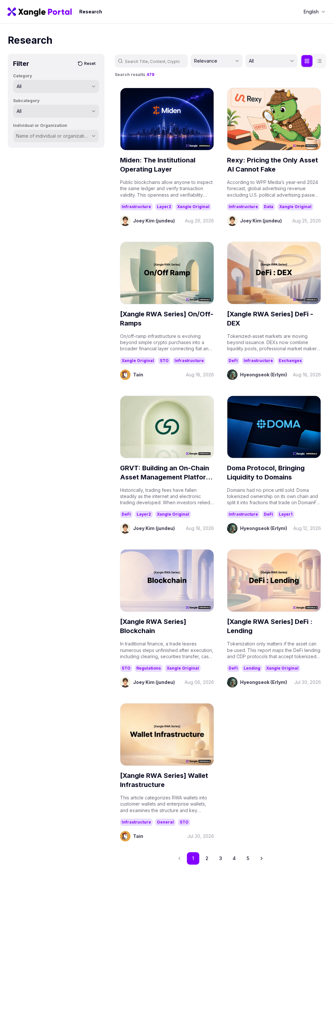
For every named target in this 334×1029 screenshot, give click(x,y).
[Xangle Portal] (39, 11)
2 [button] (206, 858)
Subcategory (26, 100)
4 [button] (234, 858)
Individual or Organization (40, 125)
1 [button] (193, 858)
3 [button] (220, 858)
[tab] (306, 61)
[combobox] (314, 11)
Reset (90, 63)
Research (90, 11)
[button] (261, 858)
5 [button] (248, 858)
